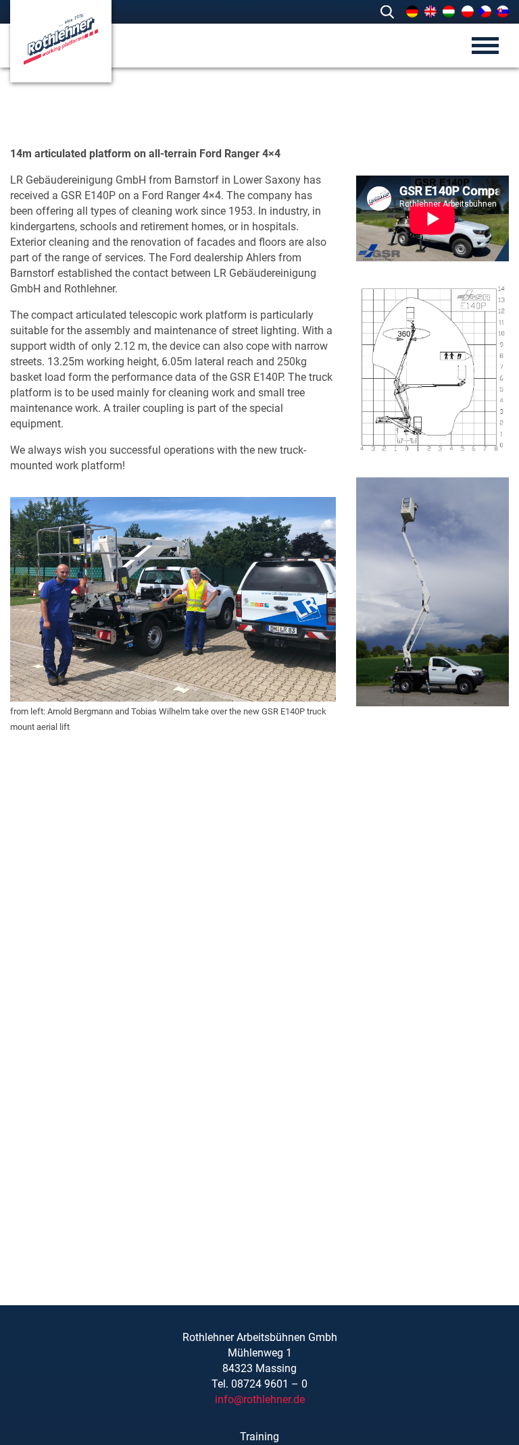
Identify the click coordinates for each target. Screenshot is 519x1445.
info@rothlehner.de (260, 1399)
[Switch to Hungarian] (449, 11)
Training (259, 1436)
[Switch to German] (412, 11)
